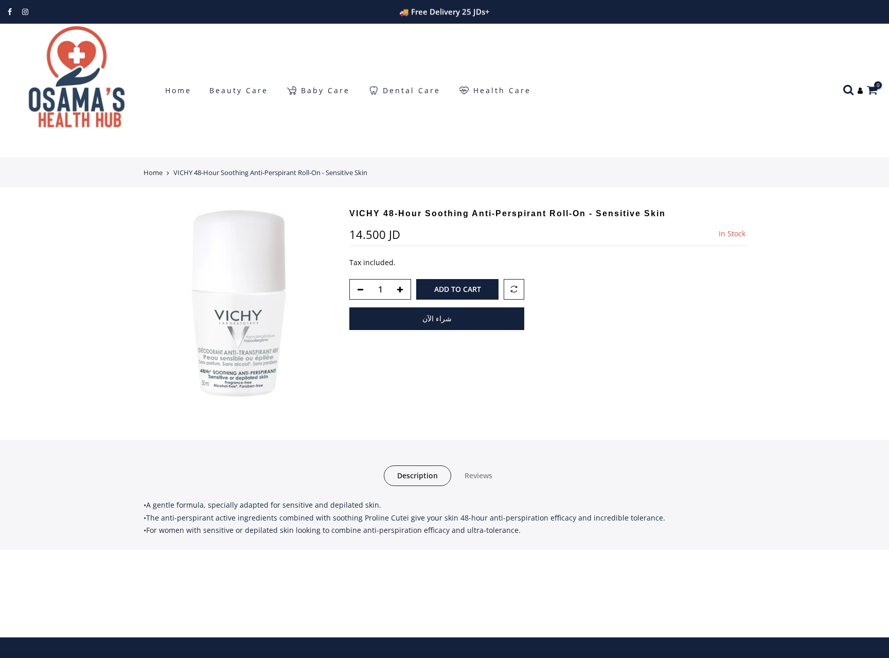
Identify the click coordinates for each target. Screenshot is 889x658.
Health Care (502, 90)
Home (178, 90)
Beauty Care (238, 90)
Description (417, 475)
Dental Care (411, 90)
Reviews (478, 475)
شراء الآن (437, 318)
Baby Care (325, 90)
